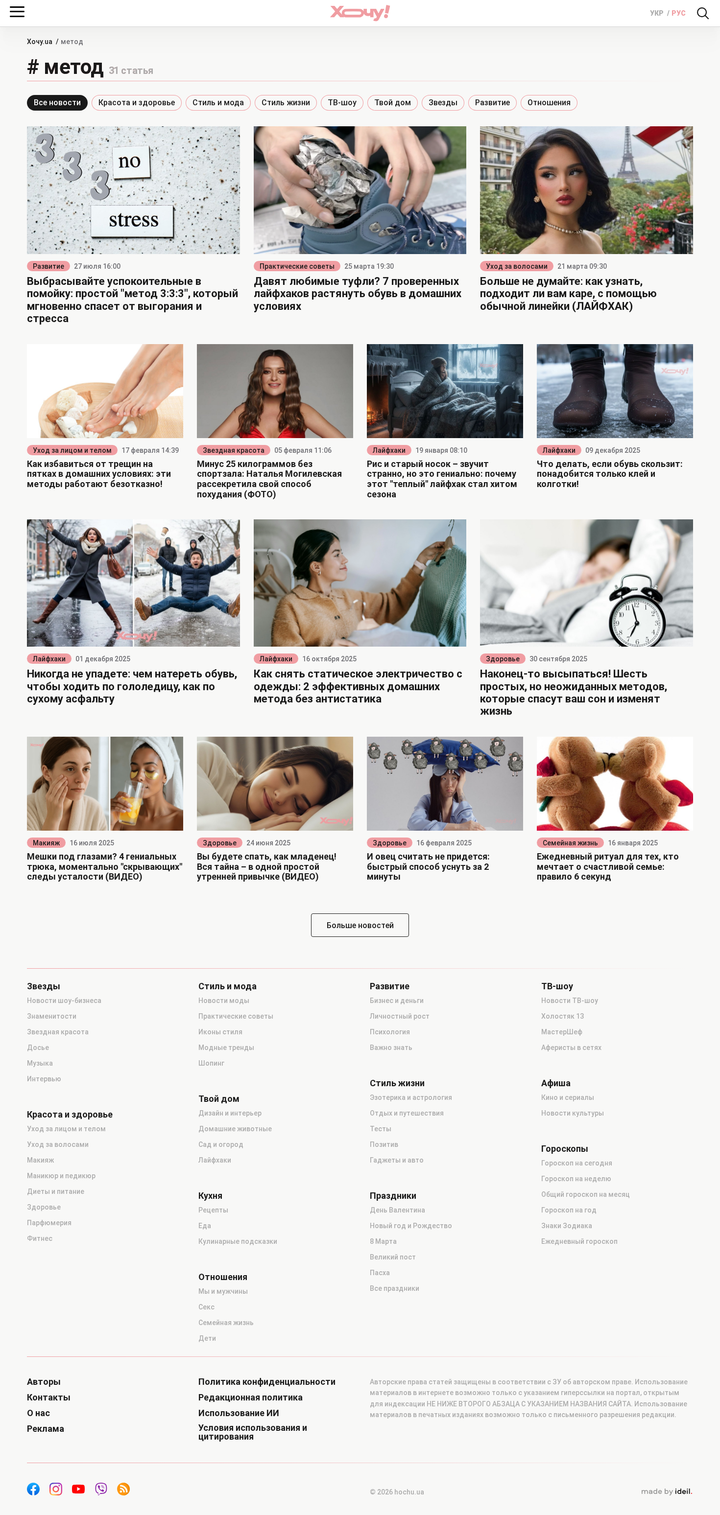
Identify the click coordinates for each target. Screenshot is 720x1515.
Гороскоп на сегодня (576, 1163)
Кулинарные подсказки (237, 1241)
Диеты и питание (55, 1191)
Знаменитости (51, 1016)
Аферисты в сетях (571, 1047)
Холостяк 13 (562, 1016)
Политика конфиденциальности (267, 1381)
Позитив (384, 1144)
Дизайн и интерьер (230, 1113)
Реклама (45, 1428)
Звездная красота (233, 450)
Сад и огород (220, 1144)
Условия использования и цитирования (252, 1432)
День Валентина (397, 1210)
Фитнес (39, 1238)
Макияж (46, 843)
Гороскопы (564, 1148)
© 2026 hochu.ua (397, 1492)
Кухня (210, 1195)
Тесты (380, 1129)
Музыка (40, 1063)
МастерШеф (561, 1032)
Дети (207, 1338)
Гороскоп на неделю (576, 1179)
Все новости (57, 102)
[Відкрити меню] (17, 11)
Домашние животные (235, 1129)
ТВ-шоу (342, 102)
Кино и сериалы (567, 1097)
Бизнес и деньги (397, 1000)
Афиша (556, 1083)
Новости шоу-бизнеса (64, 1000)
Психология (390, 1032)
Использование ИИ (238, 1413)
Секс (206, 1307)
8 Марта (383, 1241)
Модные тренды (226, 1047)
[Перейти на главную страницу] (360, 13)
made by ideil (666, 1492)
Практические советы (297, 266)
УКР (657, 13)
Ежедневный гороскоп (579, 1241)
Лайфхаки (389, 450)
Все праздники (394, 1288)
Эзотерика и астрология (411, 1097)
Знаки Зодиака (566, 1226)
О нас (38, 1413)
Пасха (380, 1273)
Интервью (44, 1079)
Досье (38, 1047)
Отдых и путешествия (407, 1113)
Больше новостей (360, 925)
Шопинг (211, 1063)
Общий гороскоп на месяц (585, 1194)
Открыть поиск (703, 13)
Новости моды (223, 1000)
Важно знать (391, 1047)
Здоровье (503, 659)
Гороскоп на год (569, 1210)
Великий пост (393, 1257)
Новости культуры (572, 1113)
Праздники (393, 1195)
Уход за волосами (517, 266)
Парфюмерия (49, 1223)
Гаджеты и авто (397, 1160)
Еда (204, 1226)
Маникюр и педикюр (61, 1176)
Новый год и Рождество (411, 1226)
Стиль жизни (286, 102)
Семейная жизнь (570, 843)
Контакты (49, 1397)
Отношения (549, 102)
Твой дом (392, 102)
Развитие (492, 102)
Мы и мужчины (223, 1291)
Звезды (443, 102)
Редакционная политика (250, 1397)
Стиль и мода (218, 102)
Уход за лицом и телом (72, 450)
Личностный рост (400, 1016)
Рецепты (213, 1210)
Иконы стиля (220, 1032)
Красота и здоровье (136, 102)
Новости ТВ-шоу (569, 1000)
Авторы (44, 1381)
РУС (679, 13)
